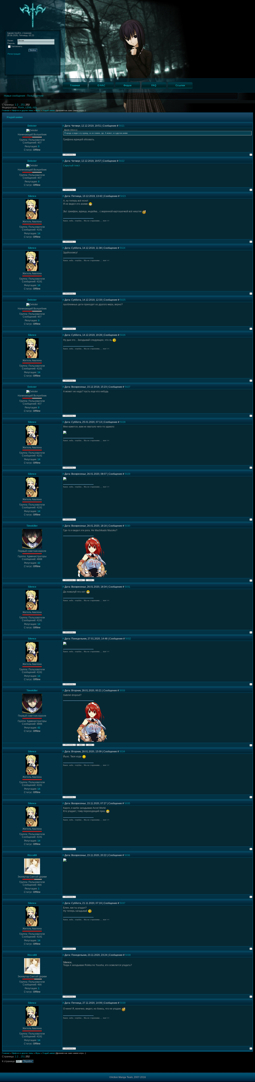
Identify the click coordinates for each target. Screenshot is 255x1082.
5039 (123, 1003)
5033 (122, 690)
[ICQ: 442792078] (90, 580)
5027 (127, 387)
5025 (123, 299)
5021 (122, 125)
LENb (28, 107)
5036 (127, 855)
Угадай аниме (48, 110)
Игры (37, 110)
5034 (122, 751)
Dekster (32, 125)
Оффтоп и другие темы (22, 110)
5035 (127, 803)
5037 (122, 903)
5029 (127, 474)
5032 (128, 638)
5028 (123, 422)
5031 (127, 586)
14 (38, 233)
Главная (5, 110)
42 (38, 563)
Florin (21, 107)
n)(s (35, 107)
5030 (127, 525)
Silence (32, 196)
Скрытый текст (71, 165)
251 (23, 104)
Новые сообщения (14, 95)
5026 (123, 335)
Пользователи (35, 95)
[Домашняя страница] (80, 580)
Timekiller (32, 525)
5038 (128, 955)
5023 (123, 196)
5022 (122, 161)
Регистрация (14, 54)
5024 (122, 248)
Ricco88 (32, 855)
